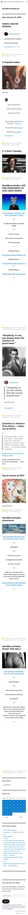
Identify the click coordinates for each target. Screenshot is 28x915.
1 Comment (13, 56)
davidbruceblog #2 (10, 9)
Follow (6, 901)
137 (5, 834)
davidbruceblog (8, 54)
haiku (15, 127)
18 (14, 807)
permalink (18, 132)
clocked (6, 838)
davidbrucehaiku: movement (11, 519)
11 (14, 804)
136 (5, 861)
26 (17, 811)
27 (21, 811)
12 (17, 804)
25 (14, 811)
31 (10, 814)
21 (24, 807)
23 (7, 811)
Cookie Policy (10, 908)
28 (24, 811)
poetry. (21, 127)
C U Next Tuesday (12, 151)
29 (4, 814)
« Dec (7, 817)
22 (4, 811)
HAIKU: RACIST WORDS (10, 25)
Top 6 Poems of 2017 (13, 475)
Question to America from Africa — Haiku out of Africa (13, 426)
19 (17, 807)
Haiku (13, 329)
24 (10, 811)
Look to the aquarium (10, 830)
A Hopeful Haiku (11, 62)
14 (24, 804)
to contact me (17, 123)
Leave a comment (15, 144)
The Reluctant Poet (14, 34)
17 (10, 807)
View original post (8, 46)
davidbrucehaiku (8, 329)
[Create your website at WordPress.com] (14, 1)
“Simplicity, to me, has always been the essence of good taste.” (13, 339)
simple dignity (8, 836)
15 (3, 807)
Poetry (24, 327)
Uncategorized (5, 56)
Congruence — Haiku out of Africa (14, 832)
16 (7, 807)
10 (10, 804)
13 (20, 804)
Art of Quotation (14, 382)
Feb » (21, 817)
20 (21, 807)
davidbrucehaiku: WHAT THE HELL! (11, 647)
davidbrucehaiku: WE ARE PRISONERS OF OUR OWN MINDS (14, 188)
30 (7, 814)
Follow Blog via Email (11, 883)
